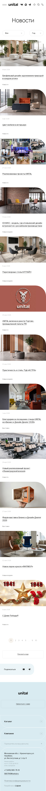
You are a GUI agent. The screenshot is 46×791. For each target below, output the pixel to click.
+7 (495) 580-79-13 (12, 770)
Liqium (18, 786)
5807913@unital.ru (11, 774)
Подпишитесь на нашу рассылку (16, 744)
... (29, 640)
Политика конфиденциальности (17, 781)
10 (36, 640)
